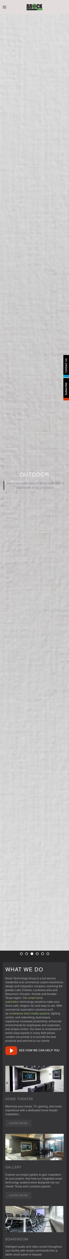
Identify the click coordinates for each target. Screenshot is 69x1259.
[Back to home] (34, 7)
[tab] (21, 953)
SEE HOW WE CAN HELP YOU (39, 1050)
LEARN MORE (18, 1123)
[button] (4, 7)
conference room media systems (29, 1013)
